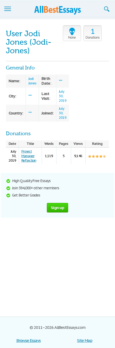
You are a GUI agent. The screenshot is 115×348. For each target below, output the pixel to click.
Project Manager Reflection (28, 156)
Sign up (57, 207)
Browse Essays (28, 340)
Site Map (84, 340)
